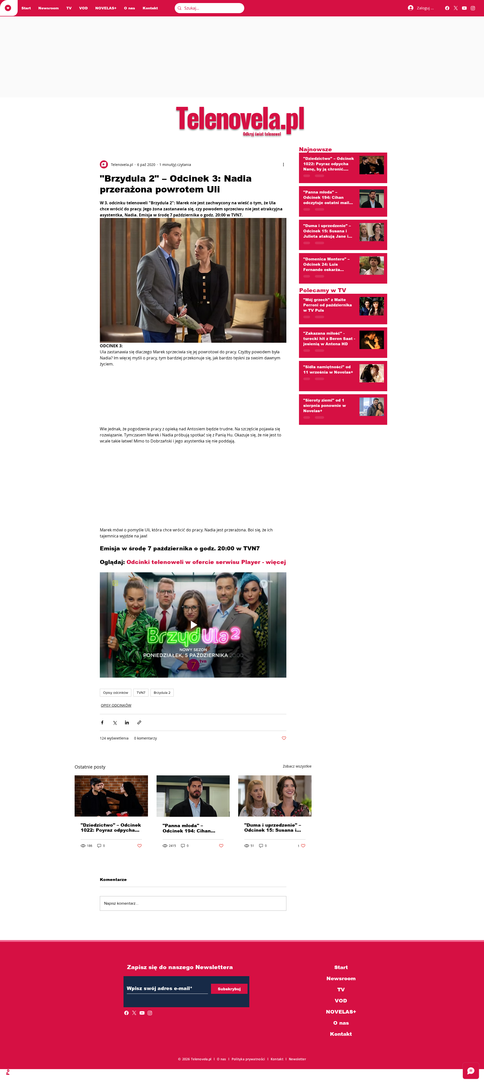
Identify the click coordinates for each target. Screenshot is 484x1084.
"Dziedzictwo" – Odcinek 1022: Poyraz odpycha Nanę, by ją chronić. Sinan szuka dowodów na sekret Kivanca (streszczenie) (111, 854)
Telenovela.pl (240, 116)
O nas (341, 1049)
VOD (341, 1026)
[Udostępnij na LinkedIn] (127, 748)
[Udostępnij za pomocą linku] (139, 748)
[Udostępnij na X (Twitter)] (114, 748)
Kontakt (341, 1060)
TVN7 (141, 719)
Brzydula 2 (162, 719)
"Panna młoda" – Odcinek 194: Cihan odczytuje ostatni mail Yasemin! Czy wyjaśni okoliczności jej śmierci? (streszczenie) (191, 854)
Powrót (8, 1066)
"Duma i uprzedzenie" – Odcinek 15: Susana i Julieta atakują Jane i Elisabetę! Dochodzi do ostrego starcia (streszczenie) (272, 854)
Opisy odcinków (115, 719)
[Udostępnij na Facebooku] (102, 748)
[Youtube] (464, 8)
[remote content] (193, 409)
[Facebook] (447, 8)
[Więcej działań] (283, 164)
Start (341, 993)
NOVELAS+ (341, 1038)
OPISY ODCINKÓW (116, 731)
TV (341, 1015)
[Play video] (193, 650)
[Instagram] (473, 8)
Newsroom (341, 1004)
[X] (456, 8)
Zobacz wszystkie (297, 792)
